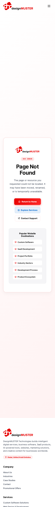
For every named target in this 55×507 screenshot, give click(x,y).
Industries (8, 476)
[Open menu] (49, 6)
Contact (7, 484)
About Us (7, 472)
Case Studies (9, 480)
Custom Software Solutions (16, 502)
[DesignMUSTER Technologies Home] (18, 6)
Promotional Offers (12, 488)
